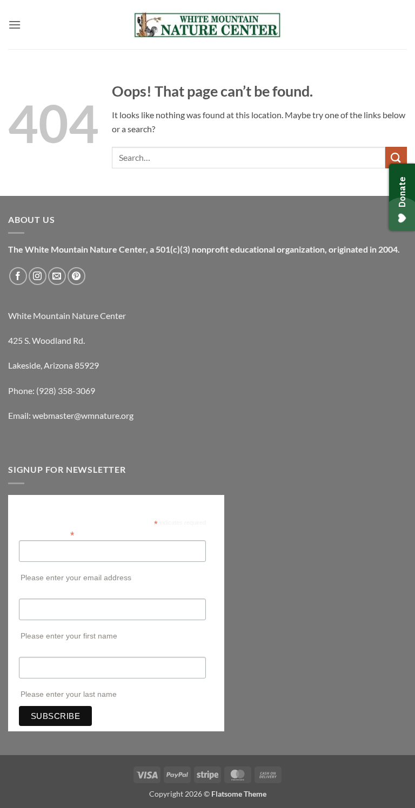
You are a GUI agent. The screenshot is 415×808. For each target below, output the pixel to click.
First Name (37, 593)
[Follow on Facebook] (18, 276)
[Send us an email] (57, 276)
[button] (14, 24)
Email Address (46, 534)
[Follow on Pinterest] (76, 276)
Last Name (36, 651)
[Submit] (396, 157)
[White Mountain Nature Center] (207, 25)
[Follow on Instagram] (37, 276)
